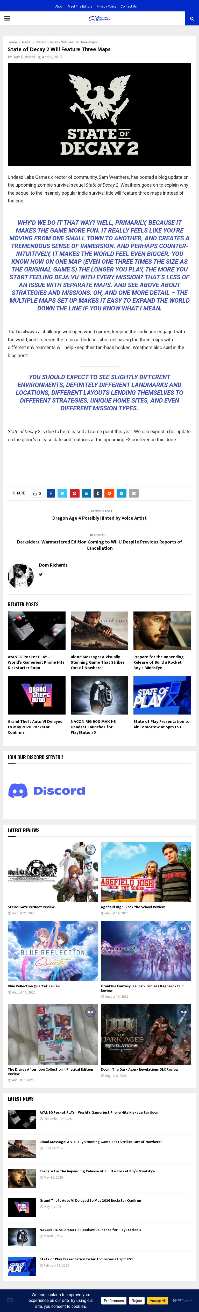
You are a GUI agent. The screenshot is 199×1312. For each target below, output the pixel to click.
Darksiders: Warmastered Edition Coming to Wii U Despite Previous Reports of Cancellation (99, 545)
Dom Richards (24, 57)
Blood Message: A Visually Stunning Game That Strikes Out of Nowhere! (98, 662)
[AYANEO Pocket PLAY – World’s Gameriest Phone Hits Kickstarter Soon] (22, 1119)
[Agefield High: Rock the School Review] (146, 872)
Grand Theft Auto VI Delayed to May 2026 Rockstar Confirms (35, 727)
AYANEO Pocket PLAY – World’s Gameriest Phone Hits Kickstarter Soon (36, 662)
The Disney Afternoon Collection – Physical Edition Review (50, 1071)
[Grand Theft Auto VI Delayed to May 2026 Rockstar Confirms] (22, 1207)
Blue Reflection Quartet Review (34, 986)
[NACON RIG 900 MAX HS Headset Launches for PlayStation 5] (22, 1237)
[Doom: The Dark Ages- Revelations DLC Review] (146, 1034)
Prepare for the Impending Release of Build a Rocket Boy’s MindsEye (158, 662)
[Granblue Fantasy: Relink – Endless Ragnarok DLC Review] (146, 951)
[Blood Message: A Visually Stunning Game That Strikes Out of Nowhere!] (22, 1149)
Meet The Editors (80, 6)
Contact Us (129, 6)
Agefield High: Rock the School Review (133, 907)
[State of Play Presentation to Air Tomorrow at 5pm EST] (22, 1266)
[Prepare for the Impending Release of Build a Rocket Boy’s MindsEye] (22, 1178)
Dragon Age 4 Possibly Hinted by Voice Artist (99, 518)
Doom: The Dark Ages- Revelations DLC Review (140, 1069)
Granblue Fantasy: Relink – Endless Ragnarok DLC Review (142, 988)
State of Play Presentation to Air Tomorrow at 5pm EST (161, 724)
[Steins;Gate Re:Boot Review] (53, 872)
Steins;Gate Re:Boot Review (31, 907)
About (59, 6)
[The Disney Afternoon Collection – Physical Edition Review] (53, 1034)
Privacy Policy (106, 6)
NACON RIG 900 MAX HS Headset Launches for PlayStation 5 (93, 727)
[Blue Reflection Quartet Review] (53, 951)
